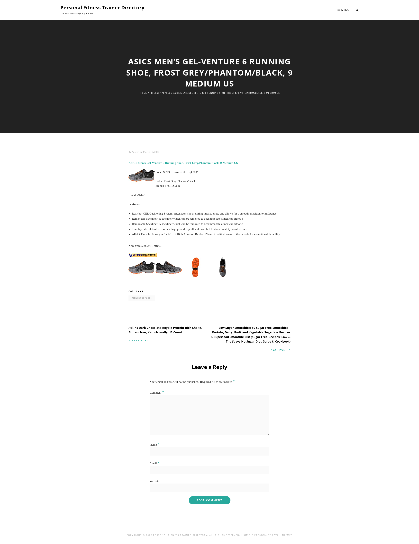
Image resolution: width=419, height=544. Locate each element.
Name (155, 444)
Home (143, 92)
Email (155, 463)
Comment (157, 392)
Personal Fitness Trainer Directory (102, 7)
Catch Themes (282, 535)
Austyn (135, 151)
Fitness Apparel (160, 92)
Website (154, 481)
